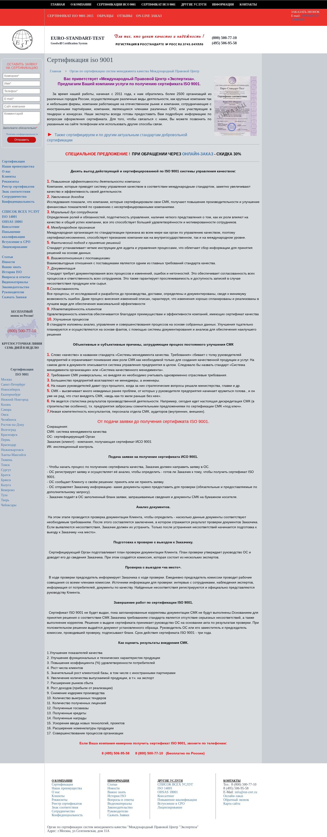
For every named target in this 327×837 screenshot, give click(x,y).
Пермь (5, 440)
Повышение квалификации (177, 800)
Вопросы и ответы (16, 277)
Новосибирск (10, 389)
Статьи (7, 257)
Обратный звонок (236, 800)
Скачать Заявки (14, 297)
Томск (5, 465)
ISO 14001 (9, 217)
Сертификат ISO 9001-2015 (70, 16)
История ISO (12, 272)
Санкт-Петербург (13, 384)
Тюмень (6, 460)
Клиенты (9, 176)
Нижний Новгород (14, 399)
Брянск (6, 480)
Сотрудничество (14, 196)
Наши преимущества (18, 166)
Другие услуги (182, 4)
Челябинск (8, 419)
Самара (6, 409)
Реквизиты (10, 181)
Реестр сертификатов (18, 186)
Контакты (241, 4)
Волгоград (8, 430)
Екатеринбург (11, 394)
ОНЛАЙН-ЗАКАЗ (197, 154)
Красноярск (9, 435)
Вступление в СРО (16, 242)
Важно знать (11, 267)
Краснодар (8, 445)
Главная (52, 4)
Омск (5, 414)
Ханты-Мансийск (13, 455)
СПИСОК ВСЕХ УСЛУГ (21, 211)
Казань (6, 404)
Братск (6, 475)
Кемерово (8, 490)
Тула (4, 495)
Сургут (6, 470)
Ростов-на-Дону (12, 425)
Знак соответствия (16, 191)
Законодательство (15, 287)
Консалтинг (11, 227)
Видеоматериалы (15, 282)
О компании (72, 4)
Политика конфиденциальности (22, 134)
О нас (6, 171)
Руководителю (13, 292)
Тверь (5, 500)
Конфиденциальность (18, 201)
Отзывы (124, 16)
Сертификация (13, 161)
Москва (6, 379)
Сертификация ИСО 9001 (98, 4)
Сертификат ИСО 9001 (143, 4)
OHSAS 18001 (12, 222)
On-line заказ (149, 16)
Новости (8, 262)
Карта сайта (231, 803)
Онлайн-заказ (233, 796)
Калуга (6, 485)
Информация (213, 4)
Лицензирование (14, 247)
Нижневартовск (12, 450)
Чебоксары (8, 505)
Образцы (105, 16)
